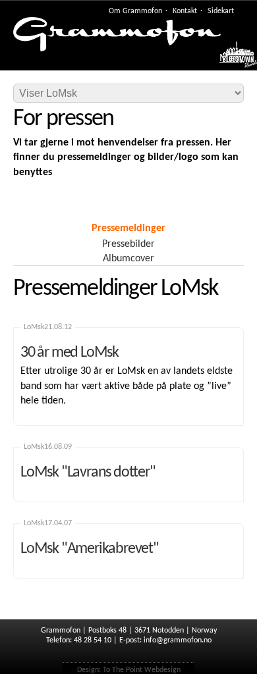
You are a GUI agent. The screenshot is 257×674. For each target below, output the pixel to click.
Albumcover (128, 258)
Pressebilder (128, 244)
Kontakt (185, 11)
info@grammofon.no (178, 640)
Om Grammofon (135, 11)
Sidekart (221, 11)
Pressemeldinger (128, 228)
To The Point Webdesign (142, 670)
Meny (231, 58)
